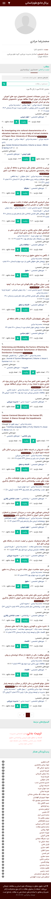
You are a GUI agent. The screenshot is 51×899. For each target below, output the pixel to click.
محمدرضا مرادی (14, 105)
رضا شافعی (14, 176)
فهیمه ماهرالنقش (10, 518)
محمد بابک (38, 629)
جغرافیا (15, 740)
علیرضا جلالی (44, 791)
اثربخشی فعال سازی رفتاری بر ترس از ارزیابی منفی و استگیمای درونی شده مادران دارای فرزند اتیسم (28, 231)
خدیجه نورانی (37, 105)
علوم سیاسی (23, 743)
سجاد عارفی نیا (44, 841)
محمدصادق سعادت (35, 546)
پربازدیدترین (24, 69)
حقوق (11, 737)
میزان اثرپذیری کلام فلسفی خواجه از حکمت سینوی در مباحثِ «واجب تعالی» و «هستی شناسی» (25, 203)
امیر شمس (45, 853)
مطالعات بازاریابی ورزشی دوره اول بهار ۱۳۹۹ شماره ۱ (27, 549)
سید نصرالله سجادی (42, 838)
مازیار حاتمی (11, 390)
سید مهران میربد (36, 235)
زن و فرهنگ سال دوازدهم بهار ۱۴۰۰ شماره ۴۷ (29, 238)
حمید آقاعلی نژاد (43, 803)
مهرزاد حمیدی (44, 832)
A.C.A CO (19, 895)
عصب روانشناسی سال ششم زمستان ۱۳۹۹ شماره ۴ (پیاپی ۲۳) (23, 606)
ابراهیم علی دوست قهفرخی (39, 876)
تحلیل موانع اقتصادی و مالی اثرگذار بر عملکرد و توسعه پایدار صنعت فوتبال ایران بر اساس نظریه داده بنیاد (26, 685)
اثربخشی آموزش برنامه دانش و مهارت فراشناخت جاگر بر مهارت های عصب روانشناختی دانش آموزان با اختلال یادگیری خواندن (25, 481)
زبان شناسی (32, 740)
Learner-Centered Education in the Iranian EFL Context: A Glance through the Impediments (22, 418)
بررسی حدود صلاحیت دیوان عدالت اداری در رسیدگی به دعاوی (25, 569)
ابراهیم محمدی (44, 809)
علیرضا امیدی (9, 546)
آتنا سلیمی (45, 812)
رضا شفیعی (13, 355)
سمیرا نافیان (45, 850)
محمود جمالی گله (43, 767)
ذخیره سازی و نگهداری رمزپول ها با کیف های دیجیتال (26, 626)
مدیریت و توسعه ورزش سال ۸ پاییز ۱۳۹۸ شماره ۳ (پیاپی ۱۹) (24, 692)
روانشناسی (25, 498)
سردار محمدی (44, 865)
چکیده (23, 122)
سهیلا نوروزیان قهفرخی (41, 797)
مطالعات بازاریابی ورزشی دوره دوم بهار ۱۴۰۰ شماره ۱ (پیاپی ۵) (23, 392)
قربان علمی (45, 844)
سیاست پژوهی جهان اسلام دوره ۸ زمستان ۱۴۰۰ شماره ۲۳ (25, 327)
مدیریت (13, 733)
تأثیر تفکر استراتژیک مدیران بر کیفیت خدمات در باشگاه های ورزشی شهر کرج (26, 542)
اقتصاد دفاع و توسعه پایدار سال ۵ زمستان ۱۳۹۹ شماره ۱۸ (25, 632)
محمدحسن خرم (36, 390)
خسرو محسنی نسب (35, 207)
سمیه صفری (45, 856)
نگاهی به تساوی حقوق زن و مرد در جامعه (31, 255)
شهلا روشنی (26, 105)
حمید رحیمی (44, 871)
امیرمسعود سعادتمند (25, 629)
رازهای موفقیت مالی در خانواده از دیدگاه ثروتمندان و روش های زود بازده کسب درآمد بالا (27, 656)
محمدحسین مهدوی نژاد (40, 800)
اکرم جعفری (45, 762)
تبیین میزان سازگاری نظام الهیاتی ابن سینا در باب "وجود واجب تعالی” (27, 286)
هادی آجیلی (45, 835)
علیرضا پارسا (37, 210)
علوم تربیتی (26, 737)
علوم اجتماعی (21, 733)
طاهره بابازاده (44, 868)
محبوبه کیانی (24, 603)
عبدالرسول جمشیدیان (41, 873)
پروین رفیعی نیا (43, 818)
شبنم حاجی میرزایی (22, 455)
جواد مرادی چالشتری (34, 689)
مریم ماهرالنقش (23, 518)
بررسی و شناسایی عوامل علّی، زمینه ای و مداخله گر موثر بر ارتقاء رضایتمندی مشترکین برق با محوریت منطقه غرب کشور (26, 170)
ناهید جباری (45, 847)
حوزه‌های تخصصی (37, 117)
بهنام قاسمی (45, 862)
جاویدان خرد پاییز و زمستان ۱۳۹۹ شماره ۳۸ (30, 458)
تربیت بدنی (25, 401)
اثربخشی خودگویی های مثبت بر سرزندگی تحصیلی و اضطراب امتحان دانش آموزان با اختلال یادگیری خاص (25, 514)
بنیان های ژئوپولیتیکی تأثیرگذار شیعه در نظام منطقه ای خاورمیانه (28, 320)
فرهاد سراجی (19, 139)
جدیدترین (34, 69)
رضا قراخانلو (45, 806)
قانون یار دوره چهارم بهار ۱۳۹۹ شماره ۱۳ (31, 575)
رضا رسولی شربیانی (19, 290)
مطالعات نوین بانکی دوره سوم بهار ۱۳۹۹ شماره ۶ (28, 663)
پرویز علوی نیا (13, 424)
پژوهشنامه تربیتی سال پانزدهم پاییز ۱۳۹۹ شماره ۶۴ (27, 521)
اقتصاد (39, 740)
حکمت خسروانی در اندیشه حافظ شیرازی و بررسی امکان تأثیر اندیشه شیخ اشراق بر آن (25, 451)
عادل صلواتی (24, 176)
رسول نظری (21, 689)
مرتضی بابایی (44, 859)
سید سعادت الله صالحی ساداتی (38, 794)
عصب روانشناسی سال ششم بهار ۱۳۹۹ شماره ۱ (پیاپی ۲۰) (25, 489)
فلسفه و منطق (36, 737)
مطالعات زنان (23, 740)
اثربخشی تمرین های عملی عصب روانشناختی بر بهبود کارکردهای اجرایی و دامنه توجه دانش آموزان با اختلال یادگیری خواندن (25, 598)
